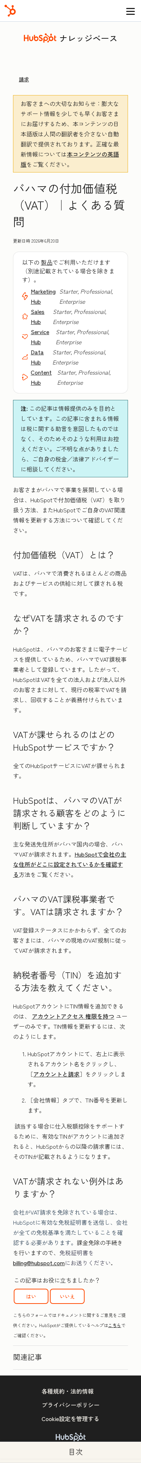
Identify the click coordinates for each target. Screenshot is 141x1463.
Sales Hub (37, 316)
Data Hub (37, 356)
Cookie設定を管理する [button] (70, 1418)
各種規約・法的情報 (68, 1391)
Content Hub (41, 377)
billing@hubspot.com (39, 1262)
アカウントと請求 (56, 1074)
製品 (46, 262)
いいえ (67, 1296)
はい (31, 1296)
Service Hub (40, 336)
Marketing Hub (43, 296)
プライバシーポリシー (70, 1404)
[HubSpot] (10, 11)
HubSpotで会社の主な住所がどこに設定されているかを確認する (69, 864)
